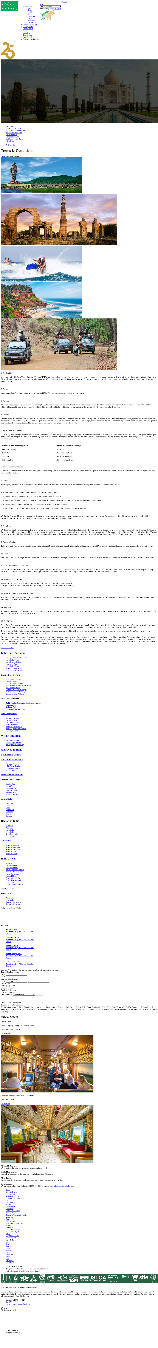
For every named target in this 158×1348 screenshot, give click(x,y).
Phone (3, 981)
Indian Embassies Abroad (15, 870)
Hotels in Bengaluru (13, 847)
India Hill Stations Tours (14, 670)
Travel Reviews (12, 136)
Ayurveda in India (11, 749)
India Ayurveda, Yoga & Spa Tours (18, 686)
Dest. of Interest (6, 994)
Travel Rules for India (14, 880)
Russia (30, 18)
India (29, 8)
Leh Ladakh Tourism (11, 755)
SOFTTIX (21, 1330)
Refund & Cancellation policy (16, 1215)
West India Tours (12, 664)
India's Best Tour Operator (15, 132)
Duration (4, 988)
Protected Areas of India (14, 872)
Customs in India (12, 866)
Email (3, 977)
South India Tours (12, 666)
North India (10, 830)
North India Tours (12, 660)
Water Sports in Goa (13, 768)
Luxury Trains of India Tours (16, 658)
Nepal (8, 1244)
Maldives (31, 12)
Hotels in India (6, 841)
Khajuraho (30, 703)
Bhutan (8, 1246)
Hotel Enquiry (28, 37)
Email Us (9, 1302)
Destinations (27, 6)
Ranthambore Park (12, 740)
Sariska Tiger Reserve (14, 743)
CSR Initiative (11, 1221)
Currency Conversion (13, 902)
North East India (12, 834)
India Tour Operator (13, 1229)
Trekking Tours (11, 764)
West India (9, 828)
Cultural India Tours (13, 681)
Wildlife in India (11, 735)
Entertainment (11, 1238)
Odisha (8, 814)
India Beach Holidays (13, 679)
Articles (8, 1204)
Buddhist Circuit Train (14, 727)
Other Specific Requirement (11, 1003)
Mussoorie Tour (11, 788)
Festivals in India (12, 868)
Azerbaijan (32, 20)
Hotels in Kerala (11, 854)
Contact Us (10, 1219)
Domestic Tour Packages (10, 779)
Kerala (8, 808)
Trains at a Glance (12, 874)
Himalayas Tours (7, 889)
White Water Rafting (13, 766)
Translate (57, 9)
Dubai (30, 10)
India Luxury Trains (9, 714)
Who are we (13, 127)
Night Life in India (12, 1196)
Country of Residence (9, 979)
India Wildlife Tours (13, 688)
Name (3, 974)
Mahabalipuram (19, 709)
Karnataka (9, 812)
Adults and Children (8, 990)
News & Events (11, 1192)
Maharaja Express (12, 718)
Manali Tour (10, 786)
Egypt (30, 14)
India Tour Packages (30, 25)
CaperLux (26, 33)
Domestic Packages (13, 1198)
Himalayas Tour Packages (15, 694)
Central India (10, 836)
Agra (23, 703)
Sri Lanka (31, 16)
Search (64, 2)
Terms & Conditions (13, 1211)
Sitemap (8, 1225)
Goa (14, 705)
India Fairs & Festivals (12, 774)
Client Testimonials (7, 648)
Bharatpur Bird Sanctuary (15, 745)
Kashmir (9, 816)
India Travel (8, 858)
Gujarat (8, 806)
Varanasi (38, 703)
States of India (6, 799)
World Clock (10, 898)
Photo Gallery (11, 1194)
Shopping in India (12, 1236)
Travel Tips (10, 882)
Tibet (7, 1259)
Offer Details (5, 1034)
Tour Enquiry (28, 35)
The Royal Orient (12, 731)
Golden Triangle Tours (14, 668)
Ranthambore (16, 703)
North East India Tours (14, 662)
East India (9, 826)
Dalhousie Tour (11, 790)
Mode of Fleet (11, 876)
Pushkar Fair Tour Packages (16, 692)
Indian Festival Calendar (14, 884)
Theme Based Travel (10, 675)
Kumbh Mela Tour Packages (16, 690)
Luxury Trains (28, 27)
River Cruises (28, 29)
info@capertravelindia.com (64, 1186)
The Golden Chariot (13, 722)
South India (10, 832)
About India (10, 863)
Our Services (10, 1207)
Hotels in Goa (11, 852)
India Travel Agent (12, 1232)
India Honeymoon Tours (14, 683)
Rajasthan (9, 803)
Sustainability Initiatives (31, 39)
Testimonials (10, 1202)
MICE (25, 31)
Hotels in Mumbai (12, 845)
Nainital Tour (10, 784)
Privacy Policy (11, 1213)
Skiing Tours (10, 770)
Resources (9, 1227)
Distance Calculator (13, 904)
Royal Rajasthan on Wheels (16, 729)
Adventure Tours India (12, 759)
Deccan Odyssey (12, 720)
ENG (42, 4)
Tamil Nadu (10, 810)
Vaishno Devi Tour (12, 794)
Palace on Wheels (12, 725)
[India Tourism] (9, 10)
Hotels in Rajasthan (13, 849)
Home (3, 156)
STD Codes (10, 900)
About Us (9, 1217)
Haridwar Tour (11, 792)
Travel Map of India (13, 878)
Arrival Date (5, 984)
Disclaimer (9, 1209)
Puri (14, 707)
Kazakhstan (32, 22)
